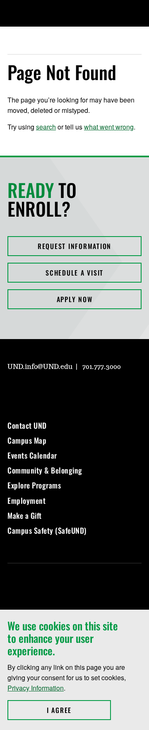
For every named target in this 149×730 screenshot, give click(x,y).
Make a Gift (24, 515)
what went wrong (109, 127)
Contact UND (27, 425)
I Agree (79, 710)
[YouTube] (73, 390)
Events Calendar (32, 455)
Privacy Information (35, 688)
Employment (26, 500)
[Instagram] (13, 390)
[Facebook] (33, 390)
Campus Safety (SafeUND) (47, 530)
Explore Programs (34, 485)
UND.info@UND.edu (39, 367)
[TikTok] (93, 390)
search (46, 127)
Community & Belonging (44, 470)
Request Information (74, 246)
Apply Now (75, 299)
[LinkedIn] (53, 390)
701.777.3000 (101, 367)
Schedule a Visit (74, 273)
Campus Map (26, 440)
